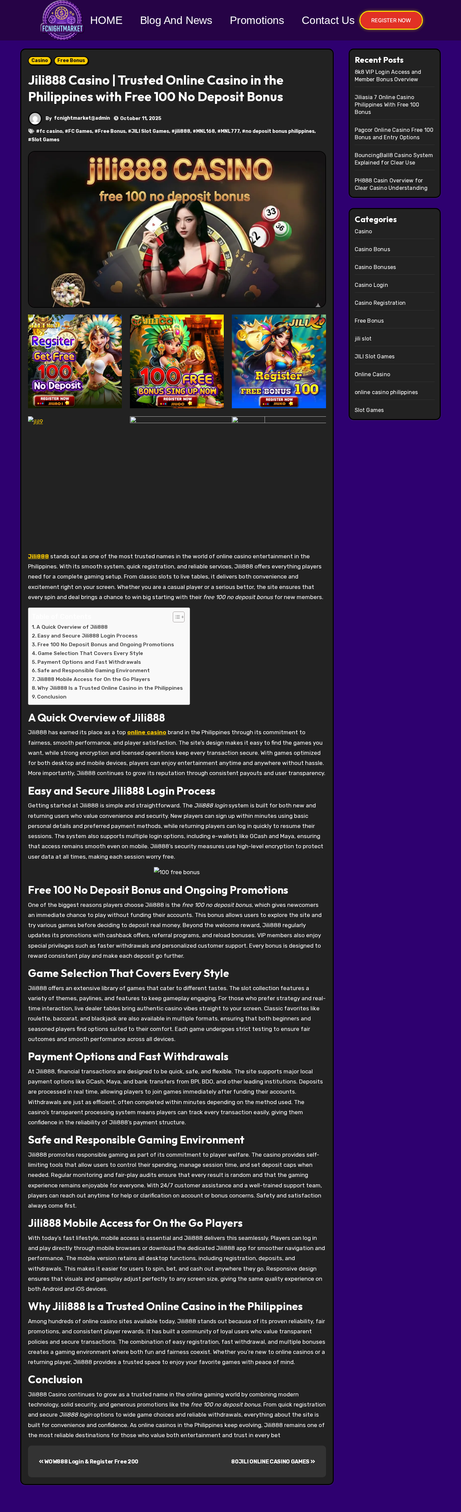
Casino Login (371, 285)
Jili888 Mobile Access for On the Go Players (93, 679)
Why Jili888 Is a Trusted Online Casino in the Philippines (110, 688)
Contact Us (328, 20)
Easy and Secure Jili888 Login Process (87, 636)
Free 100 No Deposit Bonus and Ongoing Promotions (105, 645)
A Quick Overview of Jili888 (72, 627)
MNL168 (205, 131)
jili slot (363, 338)
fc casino (50, 131)
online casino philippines (386, 392)
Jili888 (38, 556)
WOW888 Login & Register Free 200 (91, 1461)
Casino (39, 60)
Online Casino (372, 374)
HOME (106, 20)
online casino (146, 732)
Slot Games (45, 140)
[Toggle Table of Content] (175, 617)
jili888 (182, 131)
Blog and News (176, 20)
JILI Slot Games (150, 131)
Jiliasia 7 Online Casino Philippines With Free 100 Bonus (387, 104)
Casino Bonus (372, 249)
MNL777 (230, 131)
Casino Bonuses (375, 267)
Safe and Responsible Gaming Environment (93, 671)
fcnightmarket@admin (82, 118)
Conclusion (51, 697)
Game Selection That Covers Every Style (90, 653)
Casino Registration (380, 303)
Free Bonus (71, 60)
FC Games (80, 131)
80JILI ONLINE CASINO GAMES (270, 1461)
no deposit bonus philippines (280, 131)
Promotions (257, 20)
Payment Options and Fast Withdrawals (89, 662)
